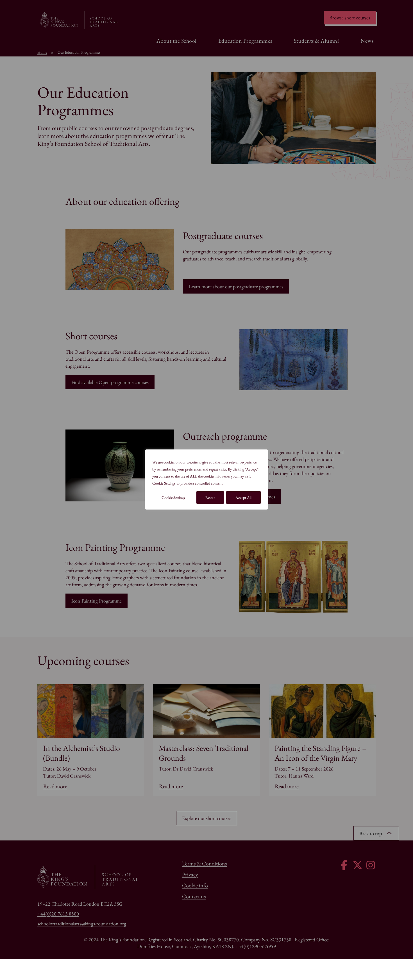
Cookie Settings (173, 497)
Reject (210, 497)
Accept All (243, 497)
